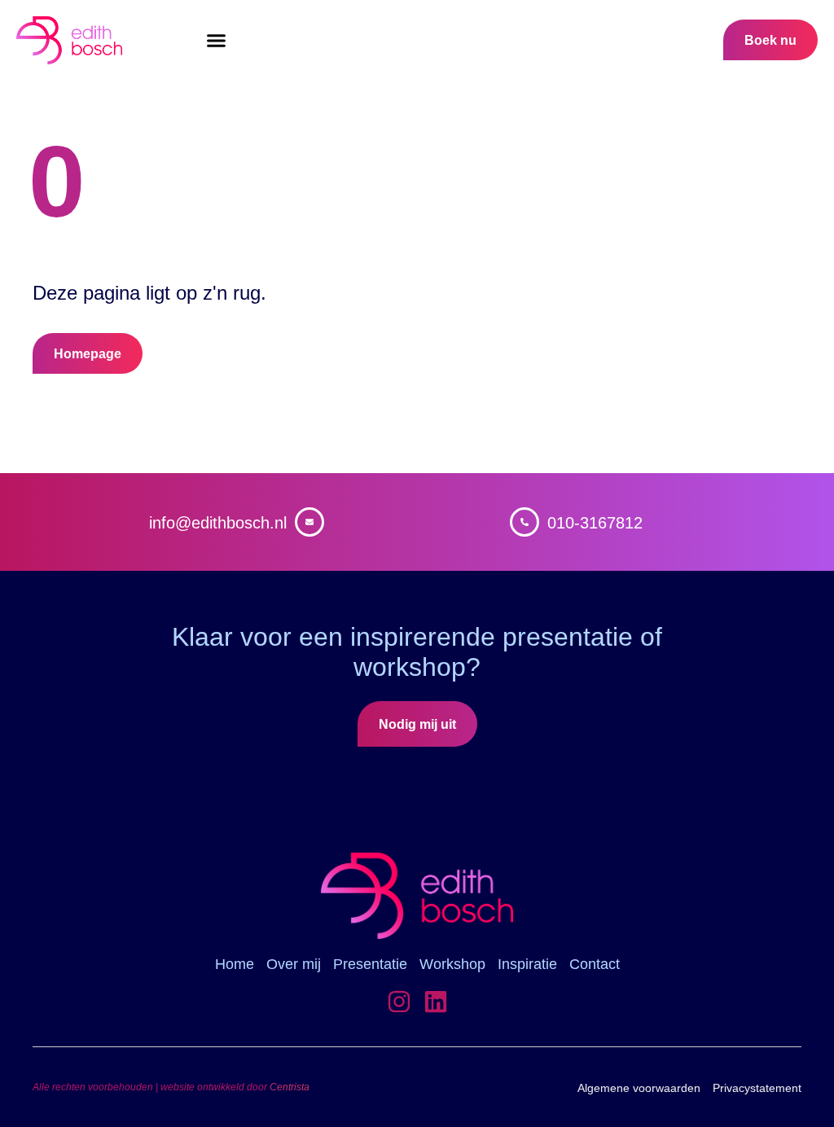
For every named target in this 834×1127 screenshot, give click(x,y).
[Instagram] (399, 1001)
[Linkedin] (436, 1001)
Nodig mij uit (417, 724)
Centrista (289, 1087)
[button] (216, 40)
